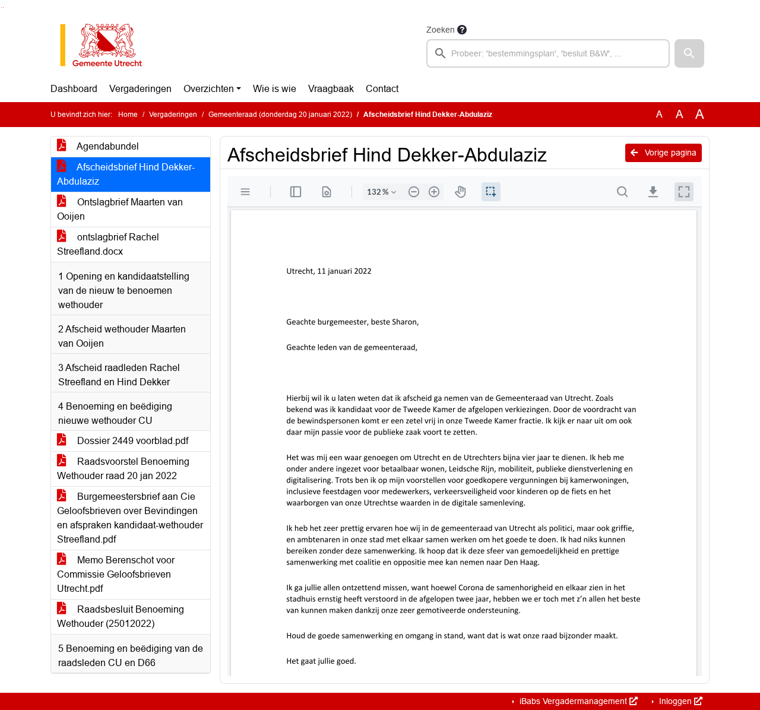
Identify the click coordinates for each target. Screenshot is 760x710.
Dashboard (73, 89)
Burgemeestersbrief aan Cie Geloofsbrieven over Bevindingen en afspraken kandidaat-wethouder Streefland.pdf (130, 518)
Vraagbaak (331, 89)
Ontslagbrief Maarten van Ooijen (120, 209)
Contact (382, 89)
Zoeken (440, 29)
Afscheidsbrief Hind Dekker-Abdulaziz (126, 174)
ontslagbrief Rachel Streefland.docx (108, 244)
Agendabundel (107, 146)
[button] (689, 53)
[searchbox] (548, 53)
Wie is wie (274, 89)
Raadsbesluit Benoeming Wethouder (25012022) (120, 616)
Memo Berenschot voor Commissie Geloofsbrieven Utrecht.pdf (116, 574)
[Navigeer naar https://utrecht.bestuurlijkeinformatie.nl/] (107, 45)
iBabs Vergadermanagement (573, 701)
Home (128, 114)
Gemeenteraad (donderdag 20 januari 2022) (280, 114)
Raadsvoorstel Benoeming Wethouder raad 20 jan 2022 (123, 469)
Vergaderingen (140, 89)
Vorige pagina (669, 152)
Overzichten (208, 89)
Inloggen (675, 701)
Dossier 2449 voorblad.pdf (131, 441)
